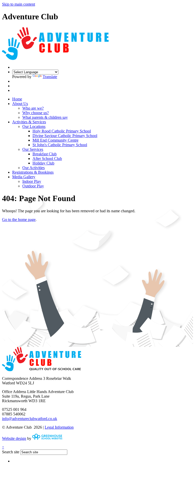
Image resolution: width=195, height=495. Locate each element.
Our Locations (33, 126)
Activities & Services (29, 122)
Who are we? (33, 108)
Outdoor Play (33, 186)
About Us (20, 103)
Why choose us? (35, 113)
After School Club (47, 158)
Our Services (32, 149)
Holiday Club (43, 163)
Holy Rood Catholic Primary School (61, 131)
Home (17, 99)
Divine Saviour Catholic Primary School (64, 135)
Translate (50, 76)
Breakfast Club (44, 154)
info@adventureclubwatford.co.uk (29, 418)
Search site (10, 452)
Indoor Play (31, 181)
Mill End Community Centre (55, 140)
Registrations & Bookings (33, 172)
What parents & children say (45, 117)
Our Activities (33, 168)
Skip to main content (18, 4)
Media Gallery (23, 177)
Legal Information (59, 427)
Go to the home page (19, 219)
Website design (14, 438)
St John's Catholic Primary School (59, 145)
